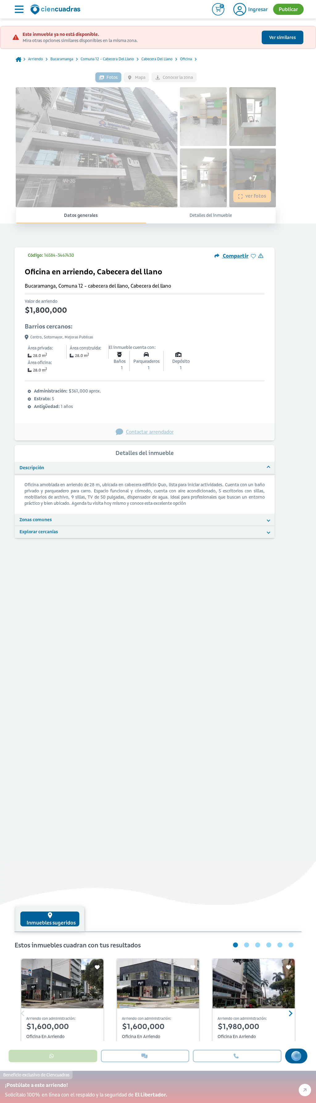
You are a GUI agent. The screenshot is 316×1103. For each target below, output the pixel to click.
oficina (186, 59)
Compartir (235, 256)
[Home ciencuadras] (56, 10)
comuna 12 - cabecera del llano (107, 59)
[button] (145, 468)
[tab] (49, 919)
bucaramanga (61, 59)
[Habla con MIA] (296, 1056)
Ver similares (282, 37)
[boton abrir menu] (18, 9)
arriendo (35, 59)
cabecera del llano (157, 59)
